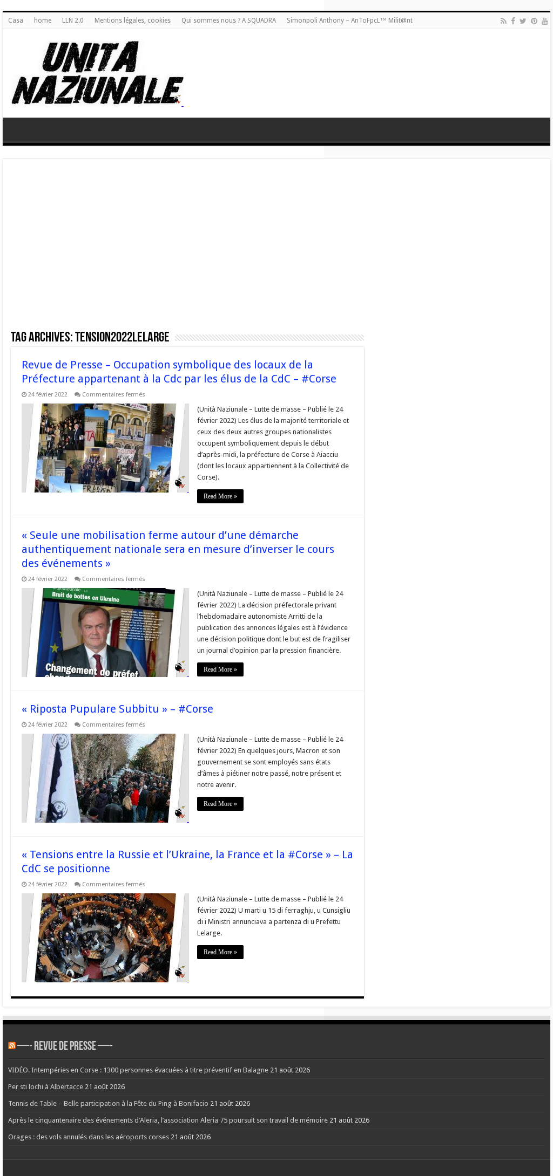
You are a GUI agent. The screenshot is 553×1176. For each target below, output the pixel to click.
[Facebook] (513, 21)
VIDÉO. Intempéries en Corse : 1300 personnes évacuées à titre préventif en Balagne (138, 1070)
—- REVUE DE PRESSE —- (65, 1047)
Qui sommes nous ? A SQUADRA (228, 20)
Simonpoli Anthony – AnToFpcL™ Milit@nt (350, 20)
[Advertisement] (276, 248)
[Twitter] (523, 21)
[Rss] (504, 21)
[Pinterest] (534, 21)
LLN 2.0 (73, 20)
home (42, 20)
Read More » (220, 496)
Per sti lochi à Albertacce (45, 1087)
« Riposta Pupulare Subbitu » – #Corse (117, 708)
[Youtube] (545, 21)
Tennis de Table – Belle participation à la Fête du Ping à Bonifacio (108, 1103)
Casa (15, 20)
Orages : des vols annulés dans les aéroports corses (88, 1137)
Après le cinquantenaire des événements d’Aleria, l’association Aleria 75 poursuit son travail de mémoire (168, 1120)
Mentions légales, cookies (133, 20)
